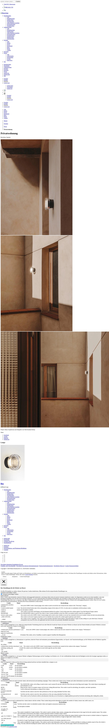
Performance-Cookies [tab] (6, 621)
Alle (8, 17)
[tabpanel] (54, 608)
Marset (5, 121)
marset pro (6, 73)
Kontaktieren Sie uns (17, 564)
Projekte (6, 40)
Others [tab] (2, 659)
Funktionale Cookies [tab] (6, 636)
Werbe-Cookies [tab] (4, 653)
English (6, 80)
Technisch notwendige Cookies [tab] (8, 592)
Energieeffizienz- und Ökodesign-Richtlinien (15, 548)
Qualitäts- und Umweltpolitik (8, 566)
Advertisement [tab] (4, 677)
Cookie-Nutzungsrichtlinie (71, 566)
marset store (7, 74)
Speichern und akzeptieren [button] (7, 725)
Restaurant (9, 46)
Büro (8, 47)
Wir (5, 61)
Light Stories (10, 56)
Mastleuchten (10, 37)
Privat (8, 44)
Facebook (6, 435)
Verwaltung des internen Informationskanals (27, 566)
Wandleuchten (10, 26)
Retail (8, 49)
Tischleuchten (10, 21)
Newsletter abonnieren (6, 564)
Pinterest (6, 438)
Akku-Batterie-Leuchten (13, 23)
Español (6, 78)
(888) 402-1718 (9, 7)
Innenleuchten (7, 15)
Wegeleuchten (10, 38)
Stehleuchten (10, 20)
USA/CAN (7, 83)
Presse (5, 53)
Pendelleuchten (11, 18)
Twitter (5, 436)
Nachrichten (10, 57)
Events (8, 59)
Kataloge (6, 547)
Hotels (8, 43)
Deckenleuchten (11, 24)
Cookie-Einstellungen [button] (25, 576)
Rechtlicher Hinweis (59, 566)
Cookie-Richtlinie (29, 574)
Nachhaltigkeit (7, 542)
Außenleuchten (7, 27)
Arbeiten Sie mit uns (9, 541)
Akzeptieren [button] (14, 576)
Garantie (6, 549)
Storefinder (6, 66)
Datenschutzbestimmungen (46, 566)
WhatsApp (6, 439)
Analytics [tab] (3, 697)
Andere (9, 50)
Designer (6, 51)
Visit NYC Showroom (9, 4)
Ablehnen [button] (4, 576)
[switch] (1, 623)
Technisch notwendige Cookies (10, 594)
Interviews (9, 60)
